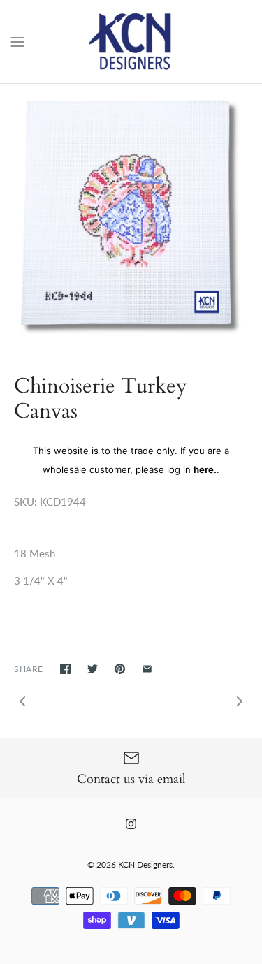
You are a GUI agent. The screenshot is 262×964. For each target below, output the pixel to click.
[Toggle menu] (17, 40)
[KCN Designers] (131, 41)
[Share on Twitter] (92, 669)
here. (205, 469)
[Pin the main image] (120, 669)
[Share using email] (147, 669)
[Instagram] (131, 824)
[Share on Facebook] (65, 669)
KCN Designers (145, 864)
